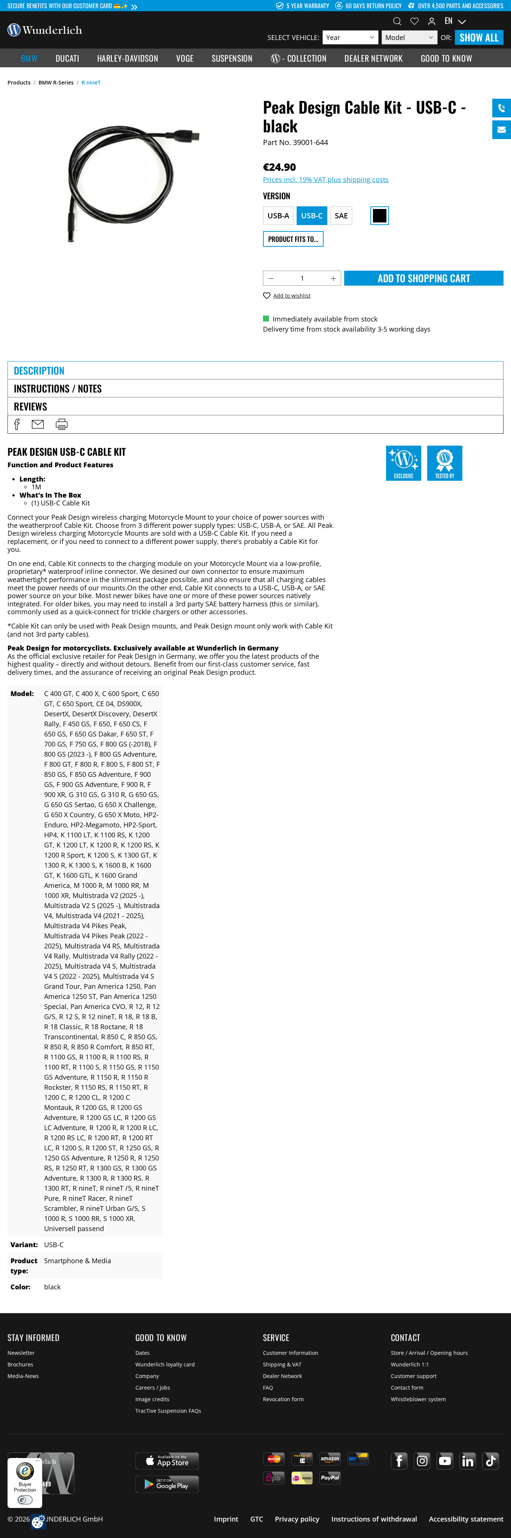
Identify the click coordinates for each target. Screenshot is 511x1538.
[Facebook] (399, 1461)
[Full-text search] (397, 20)
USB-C (312, 215)
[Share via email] (38, 424)
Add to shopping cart (424, 278)
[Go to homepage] (44, 29)
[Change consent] (38, 1521)
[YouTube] (445, 1461)
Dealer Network (282, 1375)
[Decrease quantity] (271, 278)
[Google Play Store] (167, 1484)
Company (147, 1375)
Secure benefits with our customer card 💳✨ (67, 5)
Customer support (414, 1375)
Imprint (226, 1518)
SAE (341, 215)
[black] (379, 215)
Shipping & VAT (282, 1364)
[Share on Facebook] (17, 424)
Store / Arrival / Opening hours (429, 1352)
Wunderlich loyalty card (165, 1364)
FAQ (268, 1387)
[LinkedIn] (467, 1461)
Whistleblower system (418, 1399)
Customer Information (290, 1352)
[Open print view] (62, 424)
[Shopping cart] (499, 20)
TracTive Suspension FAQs (168, 1410)
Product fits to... (293, 239)
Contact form (407, 1387)
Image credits (152, 1399)
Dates (142, 1352)
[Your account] (431, 20)
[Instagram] (422, 1461)
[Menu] (37, 1462)
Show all (479, 37)
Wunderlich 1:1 (410, 1364)
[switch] (25, 1499)
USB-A (278, 215)
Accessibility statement (466, 1518)
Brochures (20, 1364)
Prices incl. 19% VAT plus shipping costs (326, 179)
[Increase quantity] (334, 278)
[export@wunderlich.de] (501, 129)
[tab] (255, 370)
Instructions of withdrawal (374, 1518)
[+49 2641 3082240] (501, 108)
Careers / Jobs (152, 1387)
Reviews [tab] (30, 406)
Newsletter (21, 1352)
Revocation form (283, 1399)
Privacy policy (297, 1518)
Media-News (23, 1375)
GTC (256, 1518)
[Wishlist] (414, 20)
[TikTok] (490, 1461)
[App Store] (167, 1461)
